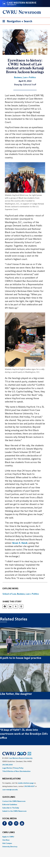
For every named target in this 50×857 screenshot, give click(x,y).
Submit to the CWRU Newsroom (14, 811)
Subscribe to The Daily (10, 808)
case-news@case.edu (10, 790)
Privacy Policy (18, 768)
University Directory (9, 846)
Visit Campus (7, 843)
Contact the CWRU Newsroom (13, 801)
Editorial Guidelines (9, 804)
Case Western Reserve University (20, 758)
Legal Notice (7, 768)
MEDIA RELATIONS (11, 779)
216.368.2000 (7, 765)
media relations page (26, 783)
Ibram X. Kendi (19, 542)
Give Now (5, 840)
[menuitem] (25, 801)
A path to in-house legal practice (20, 658)
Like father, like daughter (16, 693)
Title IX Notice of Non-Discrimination (16, 771)
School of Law (9, 594)
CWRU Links (8, 832)
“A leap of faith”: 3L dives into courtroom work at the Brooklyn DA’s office (24, 734)
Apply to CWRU (8, 837)
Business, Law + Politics (28, 594)
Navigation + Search (16, 22)
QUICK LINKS (8, 797)
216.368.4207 (29, 786)
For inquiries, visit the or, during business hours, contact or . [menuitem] (19, 786)
